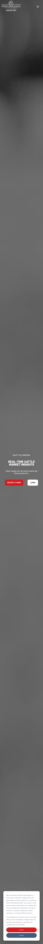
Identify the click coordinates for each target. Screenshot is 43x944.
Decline (21, 935)
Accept (21, 930)
